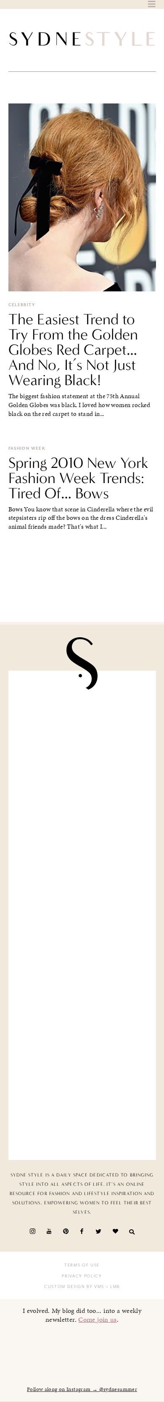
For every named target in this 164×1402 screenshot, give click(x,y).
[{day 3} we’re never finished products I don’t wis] (82, 954)
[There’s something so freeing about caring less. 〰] (82, 876)
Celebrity (21, 304)
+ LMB (112, 1286)
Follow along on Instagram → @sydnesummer (82, 1389)
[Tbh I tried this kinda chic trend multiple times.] (82, 1032)
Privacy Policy (82, 1276)
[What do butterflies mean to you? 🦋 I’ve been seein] (82, 721)
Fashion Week (27, 448)
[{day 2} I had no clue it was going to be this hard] (82, 1110)
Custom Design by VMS (74, 1286)
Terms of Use (82, 1265)
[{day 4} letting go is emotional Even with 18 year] (82, 798)
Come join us (97, 1319)
